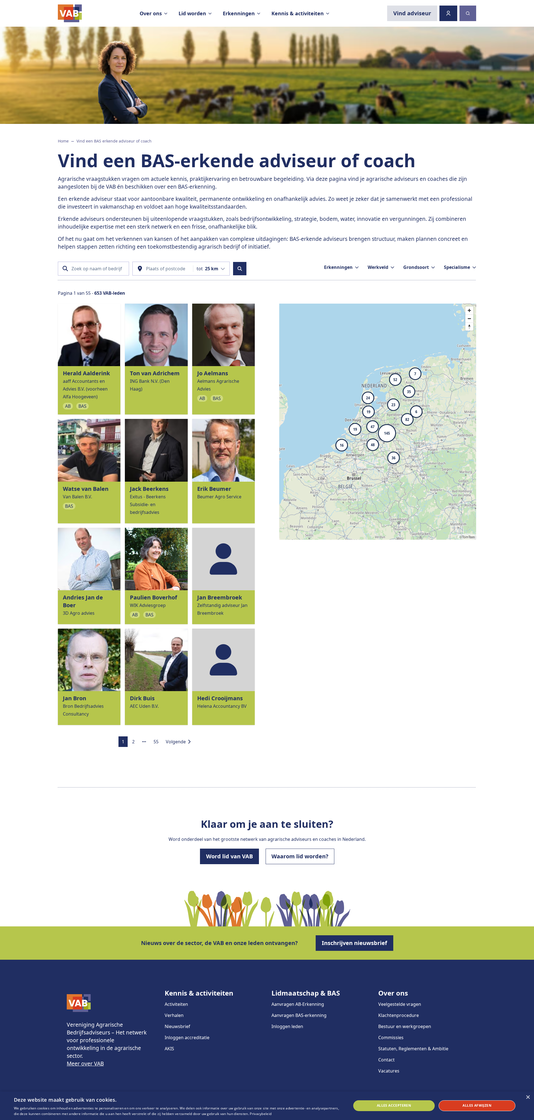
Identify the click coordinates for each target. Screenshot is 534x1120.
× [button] (528, 1097)
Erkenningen (338, 267)
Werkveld (378, 267)
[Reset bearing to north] (469, 326)
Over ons (393, 993)
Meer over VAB (85, 1063)
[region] (377, 422)
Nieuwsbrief (177, 1026)
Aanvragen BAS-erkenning (299, 1015)
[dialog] (267, 1105)
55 (156, 742)
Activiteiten (176, 1004)
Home (63, 141)
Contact (386, 1060)
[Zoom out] (469, 318)
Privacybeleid (260, 1113)
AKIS (169, 1049)
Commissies (391, 1037)
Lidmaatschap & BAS (305, 993)
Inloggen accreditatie (187, 1037)
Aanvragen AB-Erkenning (297, 1004)
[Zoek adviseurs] (239, 268)
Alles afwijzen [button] (477, 1105)
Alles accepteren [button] (394, 1105)
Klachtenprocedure (398, 1015)
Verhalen (174, 1015)
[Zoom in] (469, 310)
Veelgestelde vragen (399, 1004)
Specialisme (457, 267)
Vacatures (388, 1071)
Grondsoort (416, 267)
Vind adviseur (412, 13)
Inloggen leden (287, 1026)
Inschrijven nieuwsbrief (354, 943)
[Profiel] (448, 13)
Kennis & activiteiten (199, 993)
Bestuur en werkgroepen (404, 1026)
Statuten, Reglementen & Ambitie (413, 1049)
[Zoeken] (467, 13)
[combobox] (211, 268)
